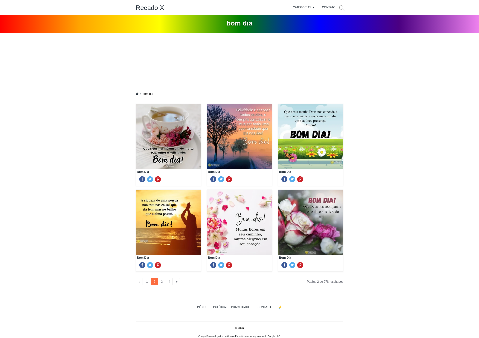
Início (203, 307)
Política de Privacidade (231, 307)
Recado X (150, 7)
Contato (328, 7)
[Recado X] (137, 93)
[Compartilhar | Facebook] (142, 178)
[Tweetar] (150, 178)
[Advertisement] (239, 61)
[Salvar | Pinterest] (158, 178)
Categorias (302, 7)
